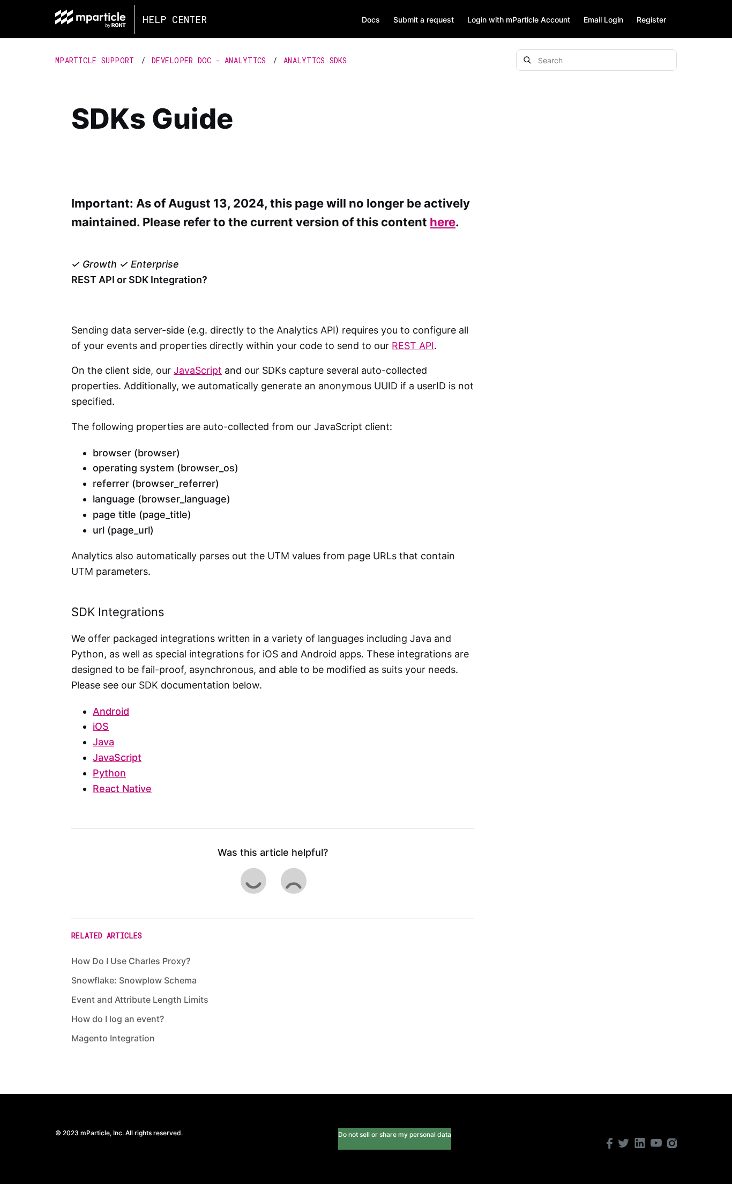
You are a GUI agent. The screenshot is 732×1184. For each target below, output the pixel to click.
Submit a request (423, 19)
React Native (122, 788)
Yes (253, 880)
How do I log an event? (117, 1018)
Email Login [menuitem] (603, 19)
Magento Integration (113, 1038)
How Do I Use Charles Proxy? (130, 961)
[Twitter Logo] (623, 1144)
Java (103, 742)
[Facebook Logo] (610, 1144)
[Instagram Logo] (672, 1144)
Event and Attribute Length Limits (139, 999)
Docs (371, 19)
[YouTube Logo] (656, 1144)
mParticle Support (94, 60)
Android (111, 711)
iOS (101, 726)
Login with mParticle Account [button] (518, 19)
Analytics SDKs (315, 60)
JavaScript (198, 370)
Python (109, 773)
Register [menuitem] (651, 19)
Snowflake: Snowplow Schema (134, 980)
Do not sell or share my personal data (394, 1134)
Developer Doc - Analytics (209, 60)
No (293, 880)
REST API (413, 345)
